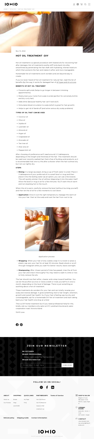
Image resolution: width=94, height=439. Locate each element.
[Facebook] (47, 387)
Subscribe (67, 365)
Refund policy (9, 417)
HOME (6, 9)
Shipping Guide (23, 417)
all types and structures (66, 82)
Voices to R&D (40, 405)
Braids (15, 399)
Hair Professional (41, 402)
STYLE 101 (13, 9)
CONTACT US (40, 409)
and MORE (16, 405)
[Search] (85, 4)
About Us (6, 399)
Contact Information (39, 417)
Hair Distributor (41, 399)
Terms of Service (56, 395)
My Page (26, 399)
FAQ (25, 402)
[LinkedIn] (52, 387)
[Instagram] (41, 387)
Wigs (14, 402)
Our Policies (7, 402)
